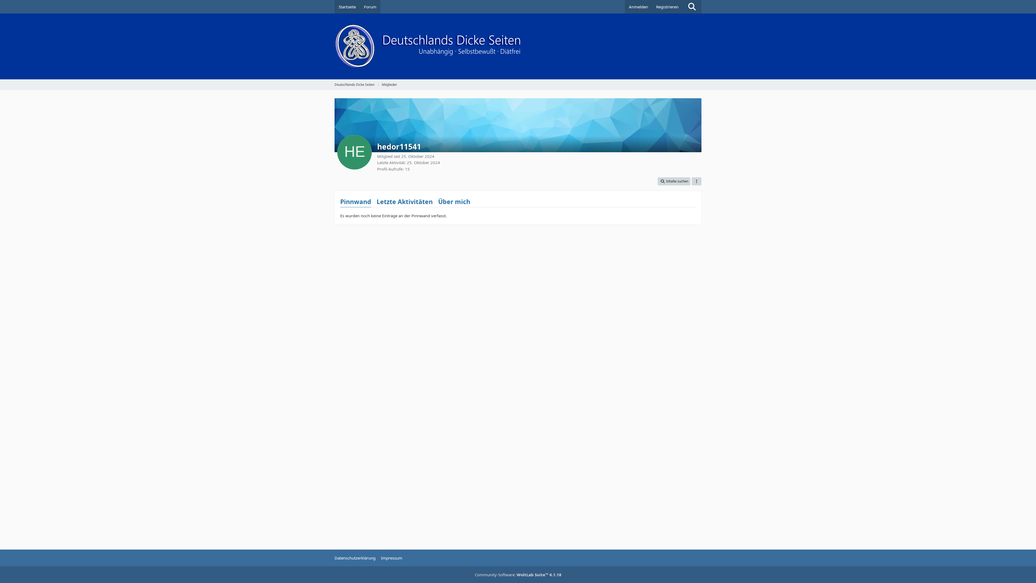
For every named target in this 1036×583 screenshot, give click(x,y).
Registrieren (667, 6)
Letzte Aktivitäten (405, 201)
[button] (674, 181)
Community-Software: (518, 574)
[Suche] (692, 6)
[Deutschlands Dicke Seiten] (518, 46)
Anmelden (638, 6)
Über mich (454, 201)
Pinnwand (355, 201)
